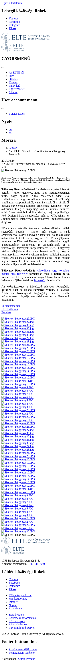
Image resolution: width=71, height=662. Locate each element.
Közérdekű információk (22, 617)
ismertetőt (39, 280)
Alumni (13, 92)
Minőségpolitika (18, 598)
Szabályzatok (16, 614)
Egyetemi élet (16, 88)
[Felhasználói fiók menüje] (2, 108)
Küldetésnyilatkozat (20, 595)
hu (10, 129)
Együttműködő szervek (22, 627)
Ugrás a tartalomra (12, 3)
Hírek (12, 75)
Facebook (14, 21)
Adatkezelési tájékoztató (23, 649)
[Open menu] (2, 67)
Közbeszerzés (17, 621)
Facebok (6, 312)
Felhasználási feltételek (22, 652)
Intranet (13, 601)
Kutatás (13, 82)
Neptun (13, 605)
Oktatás (13, 79)
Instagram (14, 25)
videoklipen (43, 270)
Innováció (14, 85)
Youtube (13, 18)
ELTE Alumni (9, 309)
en (10, 132)
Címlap (13, 147)
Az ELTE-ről (16, 72)
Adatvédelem (16, 608)
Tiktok (12, 28)
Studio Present (26, 658)
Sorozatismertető (11, 305)
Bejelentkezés (17, 113)
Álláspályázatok (18, 624)
